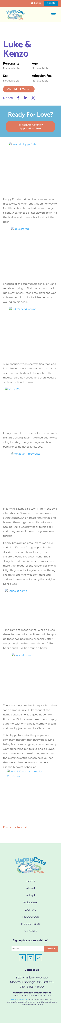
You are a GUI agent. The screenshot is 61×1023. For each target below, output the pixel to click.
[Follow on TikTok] (38, 957)
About (30, 888)
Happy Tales (30, 923)
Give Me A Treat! (18, 89)
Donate (51, 3)
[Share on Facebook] (18, 98)
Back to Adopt (15, 827)
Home (30, 881)
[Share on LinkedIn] (25, 98)
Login (37, 3)
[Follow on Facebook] (22, 957)
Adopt (30, 895)
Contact (30, 930)
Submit (51, 948)
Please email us (19, 999)
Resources (30, 916)
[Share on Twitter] (33, 98)
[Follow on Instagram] (30, 957)
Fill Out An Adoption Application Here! (30, 126)
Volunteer (30, 902)
